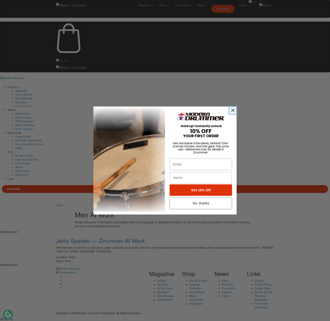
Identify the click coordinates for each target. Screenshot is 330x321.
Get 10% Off (201, 190)
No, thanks (201, 203)
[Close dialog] (234, 110)
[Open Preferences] (8, 314)
